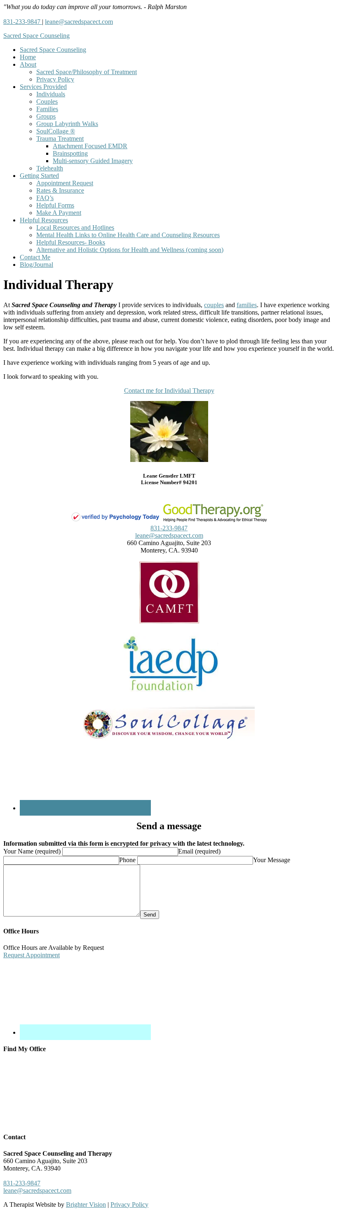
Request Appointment (31, 954)
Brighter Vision (86, 1204)
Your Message (271, 859)
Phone (127, 859)
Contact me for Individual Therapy (169, 390)
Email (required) (199, 851)
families (247, 304)
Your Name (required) (32, 851)
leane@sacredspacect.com (79, 21)
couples (214, 304)
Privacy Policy (129, 1204)
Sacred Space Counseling (36, 35)
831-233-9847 (22, 21)
